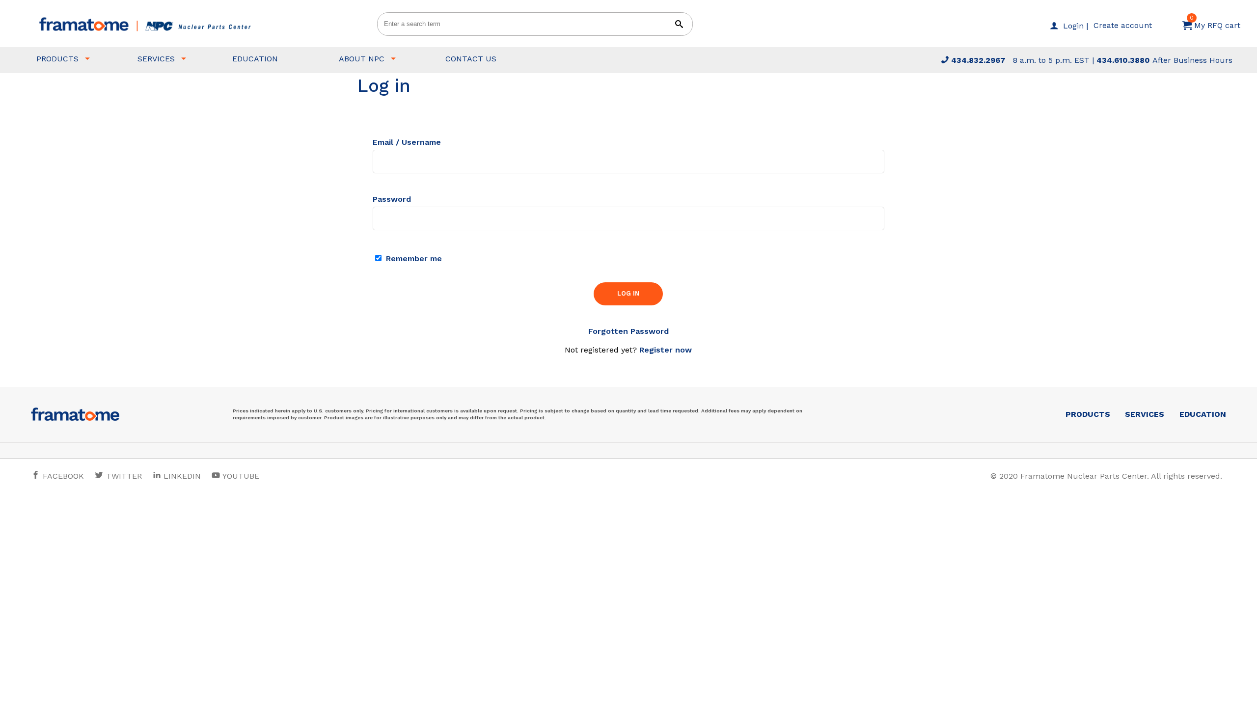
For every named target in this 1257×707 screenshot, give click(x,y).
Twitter (123, 476)
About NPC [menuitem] (361, 58)
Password (392, 199)
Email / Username (407, 142)
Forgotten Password (628, 331)
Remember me (412, 258)
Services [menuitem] (156, 58)
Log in (628, 293)
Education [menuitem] (255, 58)
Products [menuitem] (57, 58)
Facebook (62, 476)
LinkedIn (182, 476)
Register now (665, 349)
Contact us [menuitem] (470, 58)
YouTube (239, 476)
